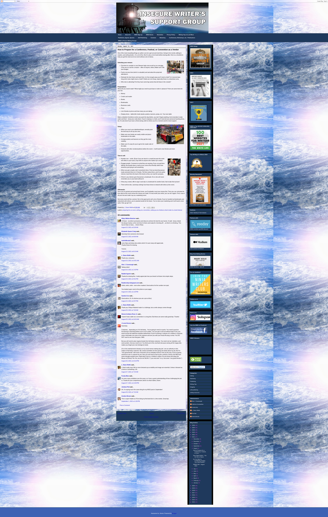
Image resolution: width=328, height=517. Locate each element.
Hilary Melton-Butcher (128, 218)
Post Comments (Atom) (155, 424)
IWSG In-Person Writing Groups (127, 40)
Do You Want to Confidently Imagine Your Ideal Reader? (199, 461)
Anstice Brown (126, 396)
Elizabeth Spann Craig (128, 231)
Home (119, 34)
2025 (193, 427)
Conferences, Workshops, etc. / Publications (182, 37)
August (196, 448)
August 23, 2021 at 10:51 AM (130, 260)
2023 (193, 432)
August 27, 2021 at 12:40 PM (130, 383)
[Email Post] (144, 207)
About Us (128, 34)
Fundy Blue (125, 376)
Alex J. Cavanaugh (127, 264)
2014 (193, 499)
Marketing (162, 37)
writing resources (194, 392)
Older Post (181, 413)
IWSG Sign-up (138, 34)
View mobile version (151, 417)
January (196, 482)
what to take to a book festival (173, 210)
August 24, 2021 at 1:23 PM (129, 292)
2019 (193, 488)
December (197, 439)
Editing (192, 375)
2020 (193, 485)
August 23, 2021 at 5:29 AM (129, 227)
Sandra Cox (125, 296)
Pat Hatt (194, 413)
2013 (193, 502)
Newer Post (122, 413)
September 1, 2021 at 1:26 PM (130, 401)
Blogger (174, 513)
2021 (193, 437)
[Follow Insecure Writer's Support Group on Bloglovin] (197, 368)
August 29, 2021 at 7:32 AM (129, 392)
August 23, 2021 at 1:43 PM (129, 269)
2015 (193, 497)
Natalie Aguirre (126, 273)
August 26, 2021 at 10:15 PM (130, 361)
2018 (193, 490)
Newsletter (160, 34)
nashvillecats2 (126, 240)
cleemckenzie (195, 416)
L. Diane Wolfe (126, 255)
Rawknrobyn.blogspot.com (130, 283)
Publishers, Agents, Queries (126, 37)
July (195, 468)
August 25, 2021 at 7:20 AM (129, 310)
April (195, 475)
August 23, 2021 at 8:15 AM (129, 251)
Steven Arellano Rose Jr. (129, 314)
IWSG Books (149, 34)
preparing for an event (129, 210)
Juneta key (195, 407)
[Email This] (147, 207)
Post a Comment (125, 405)
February (196, 480)
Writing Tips (193, 384)
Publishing (193, 381)
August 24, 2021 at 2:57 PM (129, 301)
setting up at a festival (157, 210)
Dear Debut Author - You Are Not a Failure (199, 456)
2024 (193, 430)
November (197, 441)
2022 (193, 434)
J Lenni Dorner (126, 323)
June (195, 471)
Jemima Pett (125, 387)
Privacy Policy (171, 34)
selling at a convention (143, 210)
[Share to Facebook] (152, 207)
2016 (193, 495)
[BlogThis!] (149, 207)
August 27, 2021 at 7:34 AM (129, 372)
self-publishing (194, 389)
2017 (193, 492)
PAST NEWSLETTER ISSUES (198, 212)
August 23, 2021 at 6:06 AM (129, 236)
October (196, 443)
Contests (153, 37)
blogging (192, 387)
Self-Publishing (142, 37)
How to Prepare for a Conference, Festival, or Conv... (199, 452)
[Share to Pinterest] (154, 207)
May (195, 473)
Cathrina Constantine (197, 404)
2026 (193, 425)
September (197, 446)
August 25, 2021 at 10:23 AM (130, 319)
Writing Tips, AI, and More (186, 34)
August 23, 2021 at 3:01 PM (129, 279)
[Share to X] (151, 207)
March (195, 478)
